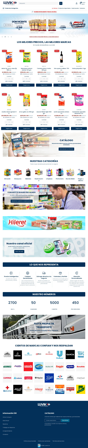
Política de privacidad (30, 441)
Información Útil (10, 413)
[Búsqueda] (60, 3)
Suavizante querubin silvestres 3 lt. (79, 112)
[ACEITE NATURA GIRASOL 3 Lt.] (9, 100)
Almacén (7, 179)
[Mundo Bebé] (70, 172)
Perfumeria (60, 179)
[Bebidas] (28, 172)
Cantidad (9, 76)
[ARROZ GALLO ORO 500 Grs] (26, 100)
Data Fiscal (6, 420)
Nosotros (5, 424)
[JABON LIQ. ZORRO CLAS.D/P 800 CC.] (9, 57)
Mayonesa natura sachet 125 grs (26, 69)
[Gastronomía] (38, 172)
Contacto (5, 434)
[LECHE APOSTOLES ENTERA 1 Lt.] (61, 100)
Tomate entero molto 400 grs (44, 69)
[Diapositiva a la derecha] (83, 173)
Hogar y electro (80, 179)
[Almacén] (7, 172)
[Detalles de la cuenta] (76, 3)
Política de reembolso (44, 441)
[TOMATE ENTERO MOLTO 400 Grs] (44, 57)
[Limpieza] (49, 172)
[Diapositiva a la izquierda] (4, 173)
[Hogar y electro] (80, 172)
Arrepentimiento (7, 431)
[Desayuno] (17, 172)
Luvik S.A (47, 445)
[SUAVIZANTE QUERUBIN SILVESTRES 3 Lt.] (79, 100)
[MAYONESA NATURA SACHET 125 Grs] (26, 57)
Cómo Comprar (7, 417)
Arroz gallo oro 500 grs (26, 112)
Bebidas (28, 179)
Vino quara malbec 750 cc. (61, 69)
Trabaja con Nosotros (9, 427)
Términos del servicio (58, 441)
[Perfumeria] (59, 172)
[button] (82, 3)
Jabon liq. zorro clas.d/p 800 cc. (9, 69)
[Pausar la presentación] (11, 36)
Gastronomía (39, 179)
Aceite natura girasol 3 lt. (9, 112)
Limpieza (49, 179)
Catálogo (49, 413)
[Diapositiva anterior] (2, 36)
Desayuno (17, 179)
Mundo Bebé (70, 179)
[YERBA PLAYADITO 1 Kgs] (79, 57)
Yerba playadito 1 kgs (79, 68)
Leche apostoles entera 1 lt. (61, 112)
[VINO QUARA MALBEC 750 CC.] (61, 57)
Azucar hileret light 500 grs (44, 112)
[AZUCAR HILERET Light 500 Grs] (44, 100)
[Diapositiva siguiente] (8, 36)
